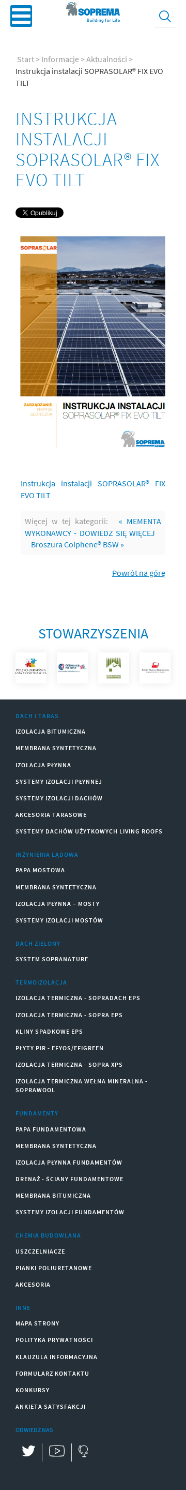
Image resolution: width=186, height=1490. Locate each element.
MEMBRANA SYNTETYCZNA (56, 748)
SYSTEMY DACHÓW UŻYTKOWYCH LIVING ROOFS (89, 831)
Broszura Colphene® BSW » (77, 544)
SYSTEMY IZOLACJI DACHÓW (59, 798)
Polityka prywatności (54, 1340)
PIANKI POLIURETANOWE (54, 1268)
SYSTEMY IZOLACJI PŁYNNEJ (59, 781)
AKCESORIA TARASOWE (51, 814)
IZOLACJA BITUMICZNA (51, 731)
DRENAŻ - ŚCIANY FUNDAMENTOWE (69, 1179)
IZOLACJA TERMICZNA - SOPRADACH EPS (78, 998)
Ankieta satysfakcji (51, 1406)
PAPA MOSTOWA (40, 870)
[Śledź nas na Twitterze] (29, 1452)
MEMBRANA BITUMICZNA (53, 1195)
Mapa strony (37, 1323)
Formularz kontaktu (52, 1373)
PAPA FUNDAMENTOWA (51, 1129)
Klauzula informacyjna (57, 1357)
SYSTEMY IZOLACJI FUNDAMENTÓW (70, 1212)
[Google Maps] (83, 1452)
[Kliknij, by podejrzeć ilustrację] (93, 341)
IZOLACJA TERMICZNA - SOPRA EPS (69, 1015)
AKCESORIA (33, 1284)
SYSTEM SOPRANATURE (52, 959)
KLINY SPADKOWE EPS (49, 1031)
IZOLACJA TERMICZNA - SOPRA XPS (69, 1064)
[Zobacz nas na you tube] (56, 1452)
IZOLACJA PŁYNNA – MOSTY (58, 903)
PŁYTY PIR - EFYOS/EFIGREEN (60, 1048)
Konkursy (33, 1390)
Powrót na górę (138, 573)
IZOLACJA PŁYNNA (43, 765)
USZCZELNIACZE (40, 1251)
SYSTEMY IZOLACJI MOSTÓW (59, 920)
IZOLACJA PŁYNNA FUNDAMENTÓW (69, 1162)
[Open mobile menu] (21, 16)
